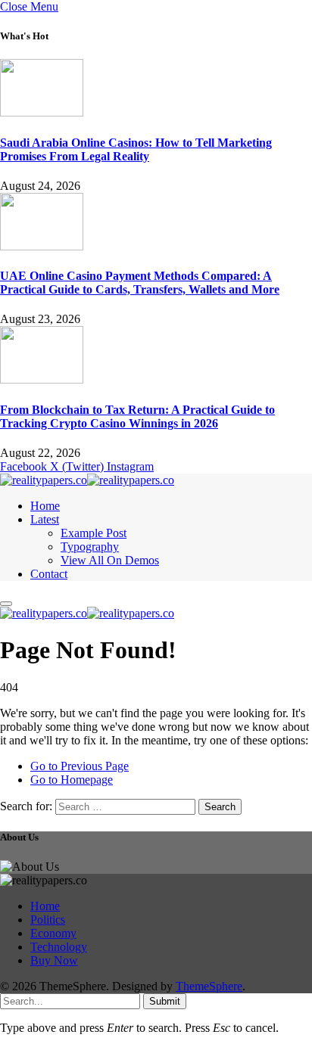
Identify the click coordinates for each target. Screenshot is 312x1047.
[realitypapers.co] (87, 480)
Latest (44, 519)
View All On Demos (110, 560)
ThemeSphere (209, 986)
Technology (58, 946)
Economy (53, 933)
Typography (90, 546)
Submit (164, 1001)
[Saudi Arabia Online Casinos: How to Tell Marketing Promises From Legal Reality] (41, 112)
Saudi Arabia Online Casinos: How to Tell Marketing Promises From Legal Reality (136, 149)
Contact (48, 573)
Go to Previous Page (79, 766)
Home (45, 505)
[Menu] (6, 603)
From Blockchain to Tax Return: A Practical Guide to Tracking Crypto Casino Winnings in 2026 (137, 416)
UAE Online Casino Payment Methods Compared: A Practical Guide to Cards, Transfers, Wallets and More (139, 282)
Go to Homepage (71, 779)
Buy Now (54, 960)
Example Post (93, 533)
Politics (47, 919)
